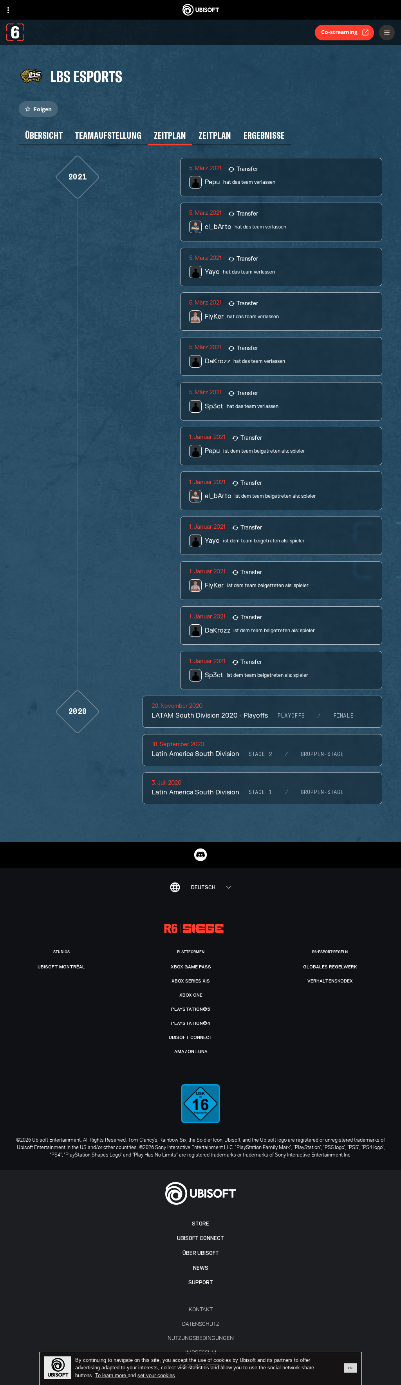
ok (350, 1367)
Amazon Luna (191, 1051)
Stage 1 (260, 792)
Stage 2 (260, 754)
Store (200, 1224)
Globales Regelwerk (330, 967)
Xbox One (190, 995)
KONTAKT (201, 1309)
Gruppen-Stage (322, 754)
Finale (343, 716)
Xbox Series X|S (191, 981)
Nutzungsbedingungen (201, 1337)
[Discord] (200, 855)
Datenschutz (200, 1323)
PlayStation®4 (191, 1023)
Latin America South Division (195, 754)
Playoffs (291, 716)
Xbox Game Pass (191, 967)
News (200, 1268)
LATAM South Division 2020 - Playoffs (210, 716)
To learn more (111, 1375)
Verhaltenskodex (330, 981)
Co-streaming (339, 32)
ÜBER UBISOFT (200, 1253)
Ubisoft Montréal (61, 967)
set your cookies (156, 1375)
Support (200, 1282)
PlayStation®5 (190, 1009)
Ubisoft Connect (200, 1238)
